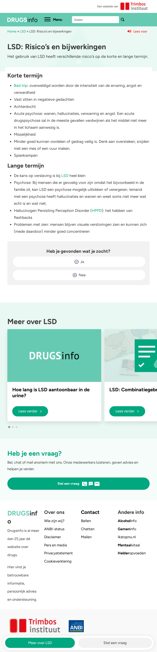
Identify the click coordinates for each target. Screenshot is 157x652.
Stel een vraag (115, 643)
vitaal (129, 545)
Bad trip (20, 85)
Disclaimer (52, 537)
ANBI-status (54, 529)
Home (11, 31)
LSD (23, 31)
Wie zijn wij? (54, 521)
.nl (127, 537)
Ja (82, 261)
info (127, 521)
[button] (9, 427)
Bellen (86, 521)
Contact (90, 512)
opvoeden (132, 553)
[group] (54, 375)
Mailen (86, 537)
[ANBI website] (109, 626)
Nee (82, 275)
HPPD (97, 210)
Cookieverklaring (58, 561)
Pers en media (55, 545)
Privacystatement (58, 553)
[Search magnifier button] (122, 19)
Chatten (87, 529)
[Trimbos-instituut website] (35, 626)
